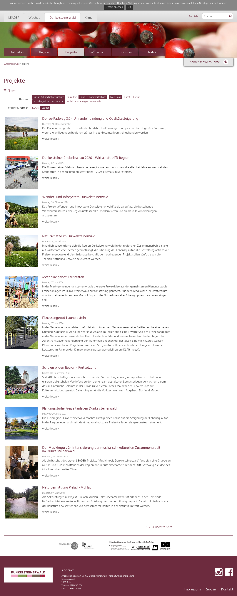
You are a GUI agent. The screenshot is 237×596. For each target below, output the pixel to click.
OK (129, 7)
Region (44, 52)
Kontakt (227, 589)
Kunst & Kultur (131, 97)
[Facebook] (229, 573)
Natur (152, 52)
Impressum (192, 589)
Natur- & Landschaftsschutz (49, 97)
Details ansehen (114, 7)
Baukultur (72, 97)
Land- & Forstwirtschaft (93, 97)
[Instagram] (219, 573)
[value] (230, 16)
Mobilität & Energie (77, 102)
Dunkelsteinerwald (11, 64)
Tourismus (125, 52)
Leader (45, 108)
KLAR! (35, 108)
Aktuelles (17, 52)
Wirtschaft (98, 52)
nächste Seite (163, 527)
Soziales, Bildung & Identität (49, 102)
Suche (211, 589)
